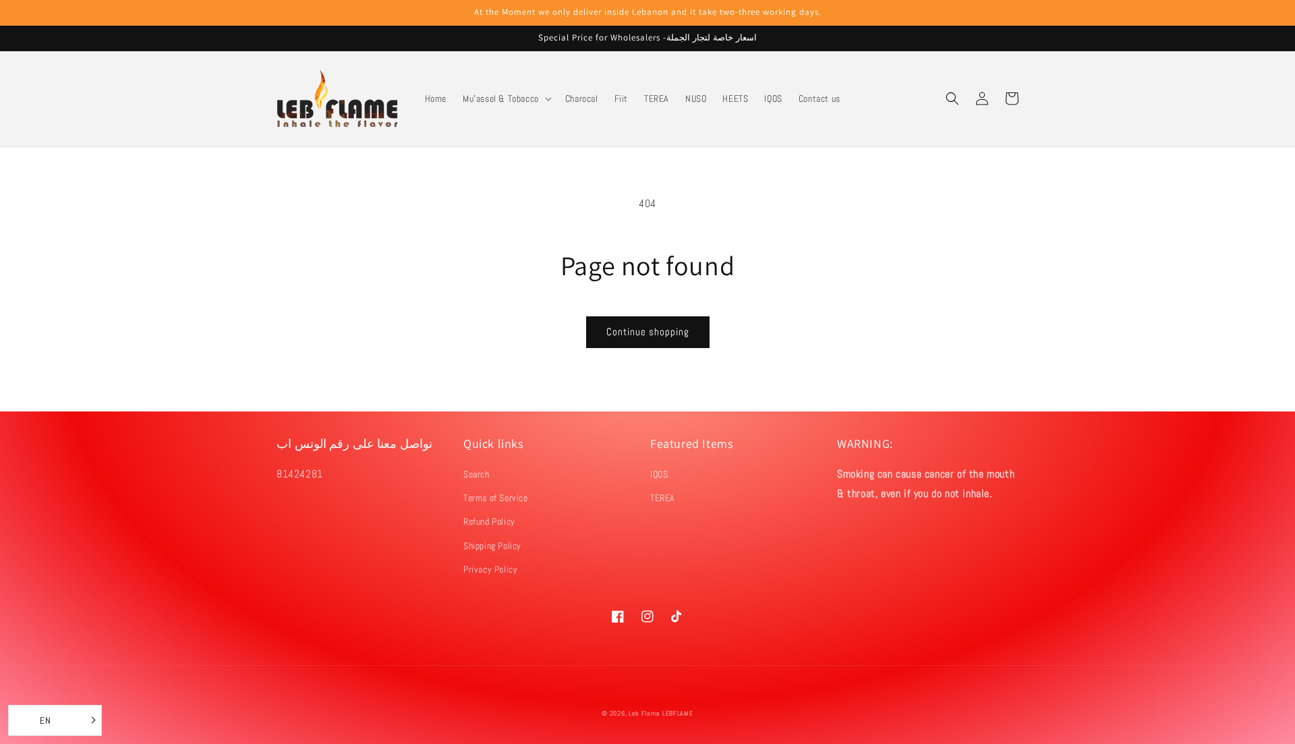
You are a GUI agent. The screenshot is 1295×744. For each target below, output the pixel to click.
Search (476, 474)
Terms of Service (495, 498)
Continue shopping (647, 331)
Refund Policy (489, 521)
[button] (506, 98)
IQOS (659, 474)
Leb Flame (644, 713)
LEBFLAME (677, 713)
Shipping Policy (492, 546)
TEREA (662, 498)
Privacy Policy (490, 569)
